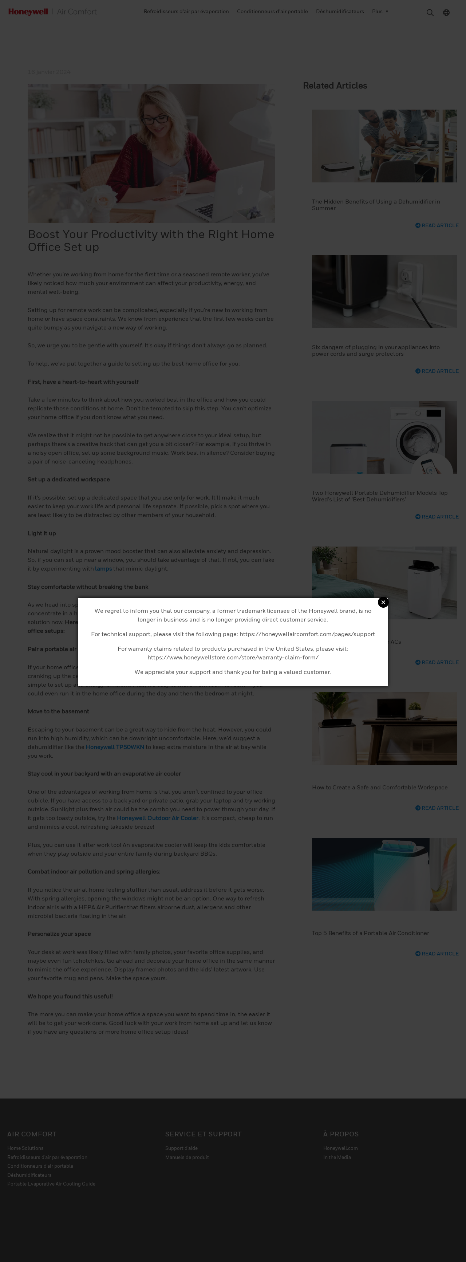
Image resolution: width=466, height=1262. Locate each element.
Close (383, 602)
